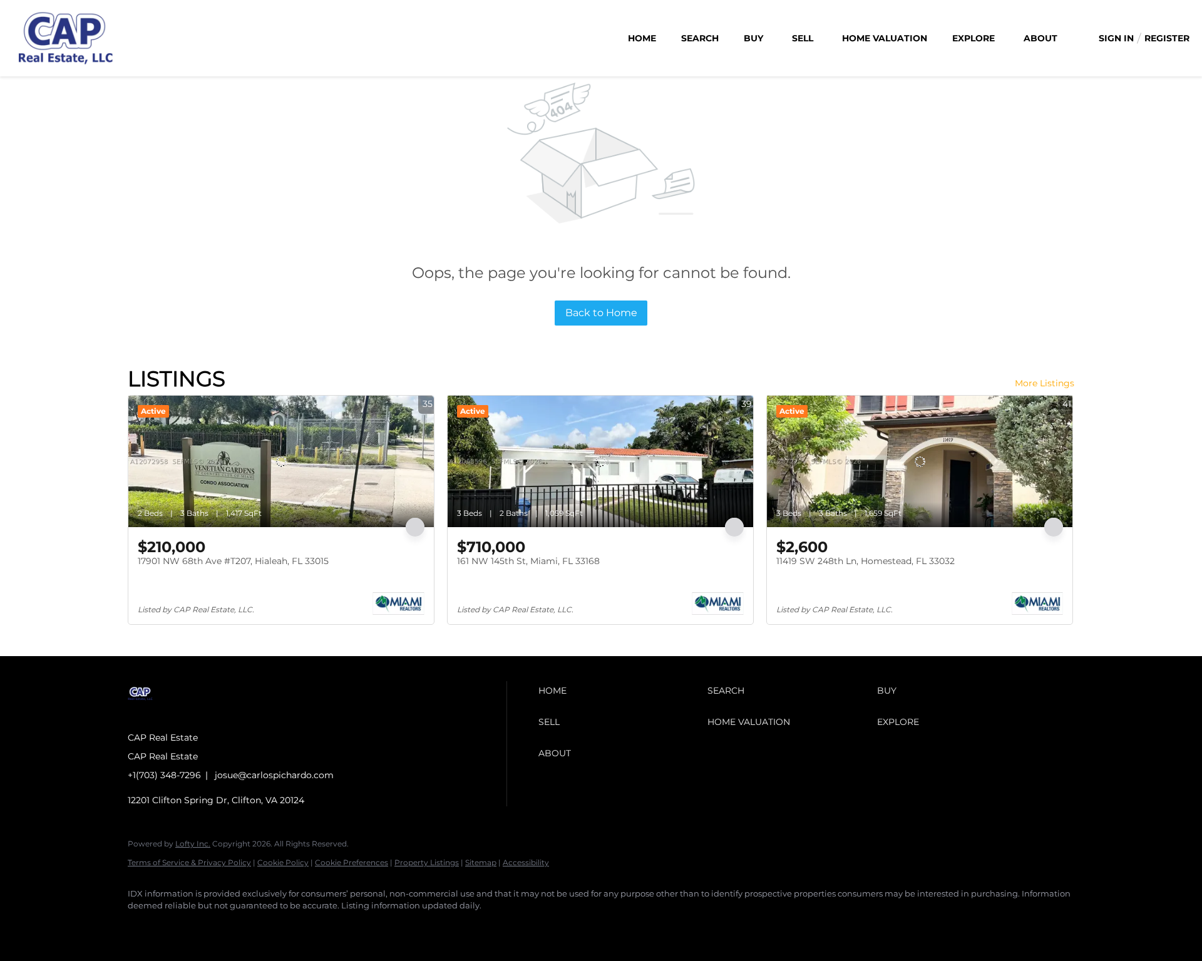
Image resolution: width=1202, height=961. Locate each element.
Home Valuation (884, 38)
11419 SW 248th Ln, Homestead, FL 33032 (865, 561)
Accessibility (526, 862)
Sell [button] (802, 38)
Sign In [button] (1116, 38)
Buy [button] (753, 38)
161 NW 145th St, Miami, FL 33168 (528, 561)
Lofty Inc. (192, 843)
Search (700, 38)
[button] (619, 690)
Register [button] (1166, 38)
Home (642, 38)
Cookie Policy (283, 862)
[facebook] (143, 927)
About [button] (1040, 38)
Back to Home (601, 313)
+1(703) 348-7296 (164, 775)
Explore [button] (973, 38)
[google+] (215, 927)
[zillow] (179, 927)
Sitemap (480, 862)
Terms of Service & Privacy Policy (189, 862)
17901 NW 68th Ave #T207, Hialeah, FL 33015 (233, 561)
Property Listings (426, 862)
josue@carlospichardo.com (274, 775)
